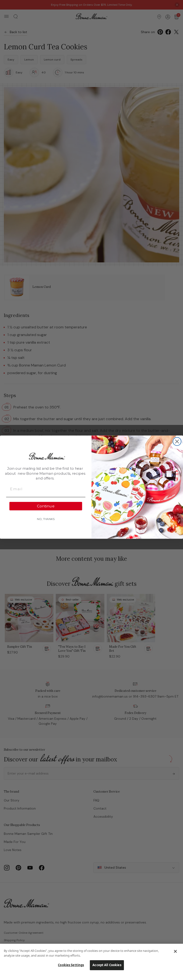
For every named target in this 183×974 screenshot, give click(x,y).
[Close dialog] (177, 441)
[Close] (175, 951)
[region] (91, 959)
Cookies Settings (71, 965)
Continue (46, 506)
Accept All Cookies (106, 965)
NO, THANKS (46, 518)
